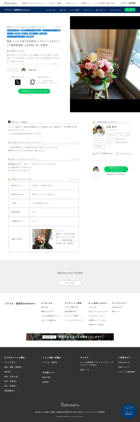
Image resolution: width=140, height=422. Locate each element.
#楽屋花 (17, 33)
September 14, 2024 (32, 133)
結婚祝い (46, 382)
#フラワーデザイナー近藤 (51, 30)
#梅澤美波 (30, 36)
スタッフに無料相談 (126, 372)
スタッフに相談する (48, 320)
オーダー (130, 9)
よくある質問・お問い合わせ (105, 3)
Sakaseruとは (117, 307)
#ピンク (10, 33)
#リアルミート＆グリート (16, 36)
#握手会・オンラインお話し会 (31, 30)
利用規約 (59, 412)
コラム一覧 (92, 307)
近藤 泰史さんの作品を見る (116, 174)
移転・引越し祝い (11, 376)
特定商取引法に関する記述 (72, 412)
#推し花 (24, 33)
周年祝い (8, 372)
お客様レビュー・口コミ (97, 320)
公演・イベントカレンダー (98, 311)
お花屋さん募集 (49, 412)
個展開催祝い (9, 391)
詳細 (42, 27)
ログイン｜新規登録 (128, 3)
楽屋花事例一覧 (70, 311)
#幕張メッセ (34, 33)
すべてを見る (9, 362)
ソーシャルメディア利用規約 (94, 412)
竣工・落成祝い (10, 386)
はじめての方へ (51, 10)
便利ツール (84, 370)
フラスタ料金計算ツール (50, 316)
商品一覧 (63, 10)
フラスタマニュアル (95, 316)
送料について (123, 367)
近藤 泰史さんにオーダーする (34, 91)
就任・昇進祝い (10, 381)
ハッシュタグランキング (74, 320)
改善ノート (116, 311)
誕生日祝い (47, 377)
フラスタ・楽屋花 (55, 3)
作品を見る (98, 146)
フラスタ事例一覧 (71, 307)
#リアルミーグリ (17, 130)
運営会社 (38, 412)
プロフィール (99, 140)
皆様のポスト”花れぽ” (96, 324)
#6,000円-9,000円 (13, 30)
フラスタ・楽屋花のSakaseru (17, 10)
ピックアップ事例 (71, 316)
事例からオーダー (47, 311)
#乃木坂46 (43, 33)
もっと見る (70, 283)
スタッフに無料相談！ (129, 411)
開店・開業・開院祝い (13, 367)
